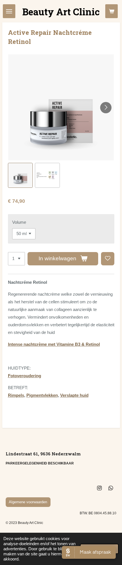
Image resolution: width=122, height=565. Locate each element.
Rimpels (16, 395)
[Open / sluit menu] (9, 11)
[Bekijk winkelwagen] (111, 11)
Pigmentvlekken (42, 395)
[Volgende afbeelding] (106, 107)
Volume (19, 222)
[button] (20, 175)
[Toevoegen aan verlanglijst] (107, 258)
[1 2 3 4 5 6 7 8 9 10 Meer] (16, 258)
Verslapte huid (74, 395)
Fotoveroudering (24, 375)
